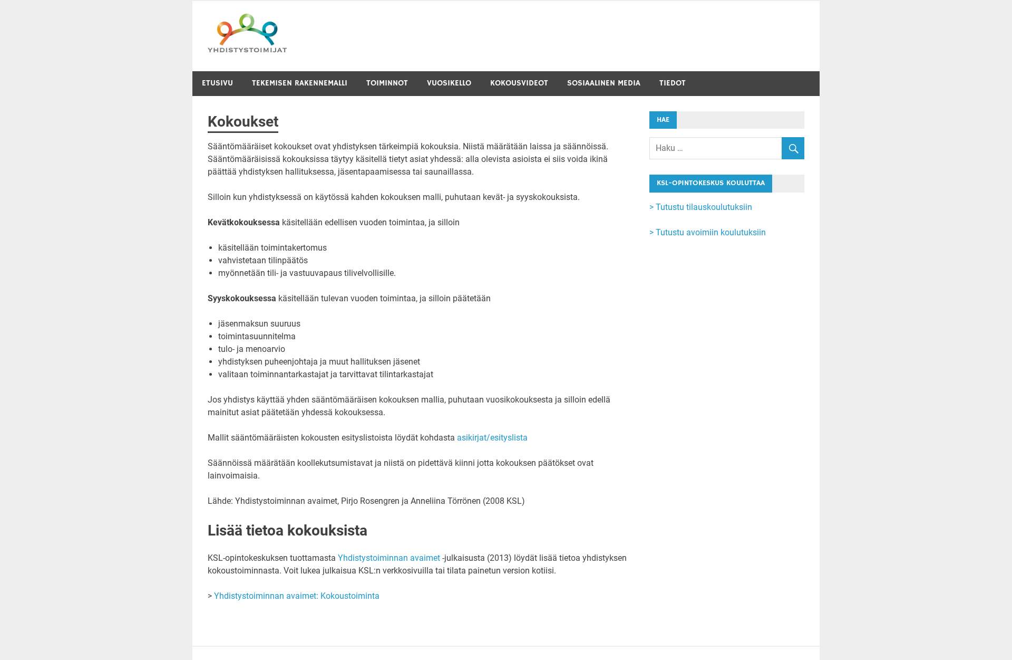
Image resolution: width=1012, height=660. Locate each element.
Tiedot (672, 83)
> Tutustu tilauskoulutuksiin (700, 207)
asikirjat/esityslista (492, 438)
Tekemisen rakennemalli (299, 83)
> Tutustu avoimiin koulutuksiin (707, 232)
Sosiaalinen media (603, 83)
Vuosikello (449, 83)
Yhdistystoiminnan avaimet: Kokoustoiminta (297, 596)
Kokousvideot (519, 83)
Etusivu (217, 83)
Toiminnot (387, 83)
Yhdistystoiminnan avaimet (389, 558)
